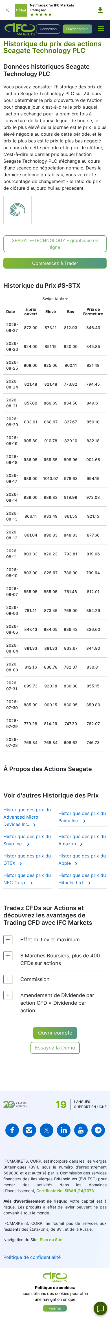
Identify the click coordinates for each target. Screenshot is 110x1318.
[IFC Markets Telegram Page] (98, 1130)
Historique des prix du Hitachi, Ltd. (82, 878)
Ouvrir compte (77, 29)
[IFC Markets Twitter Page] (46, 1130)
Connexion (48, 29)
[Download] (100, 10)
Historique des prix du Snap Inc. (27, 840)
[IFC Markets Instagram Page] (29, 1130)
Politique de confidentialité (32, 1257)
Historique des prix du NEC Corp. (27, 878)
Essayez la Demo (55, 1048)
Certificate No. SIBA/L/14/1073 (65, 1190)
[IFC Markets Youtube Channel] (81, 1130)
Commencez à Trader (55, 263)
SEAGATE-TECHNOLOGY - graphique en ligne (55, 244)
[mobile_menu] (100, 28)
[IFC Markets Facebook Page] (12, 1130)
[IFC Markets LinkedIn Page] (64, 1130)
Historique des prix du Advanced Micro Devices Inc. (27, 817)
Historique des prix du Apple (82, 859)
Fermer (55, 1308)
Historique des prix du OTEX (27, 859)
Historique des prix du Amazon (82, 840)
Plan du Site (51, 1239)
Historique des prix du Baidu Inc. (82, 816)
